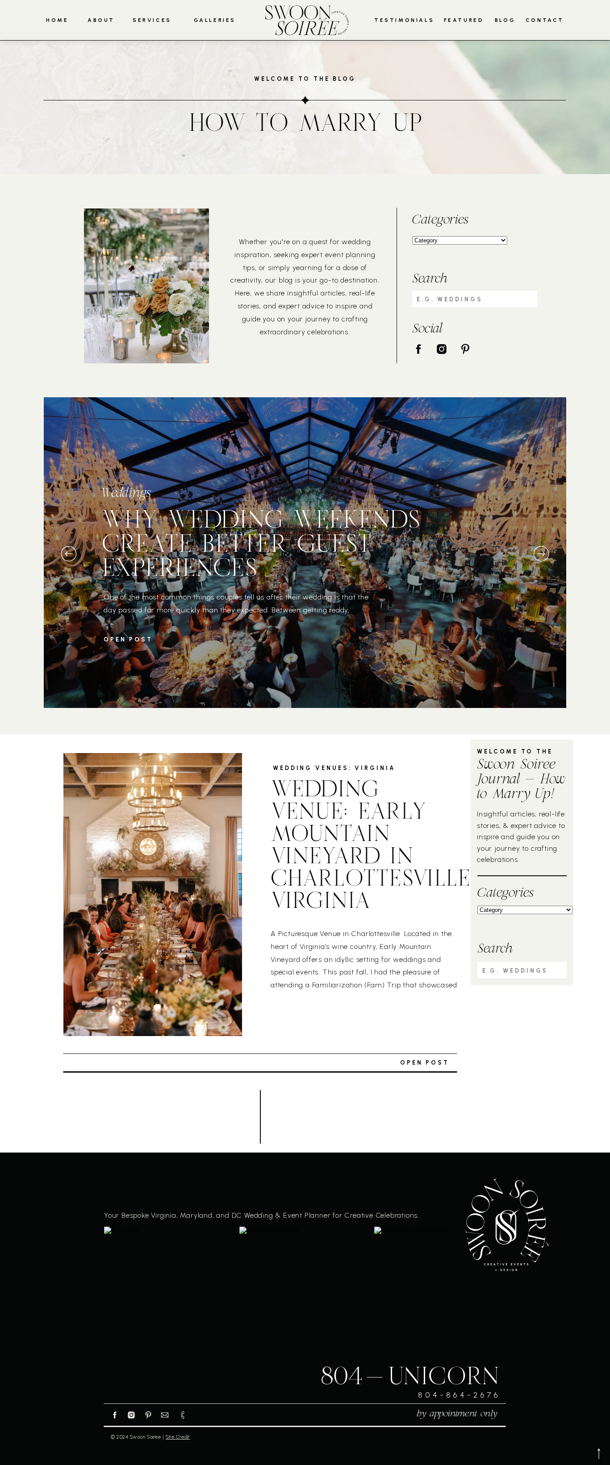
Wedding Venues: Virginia (334, 768)
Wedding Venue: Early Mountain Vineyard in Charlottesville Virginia (370, 847)
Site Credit (178, 1437)
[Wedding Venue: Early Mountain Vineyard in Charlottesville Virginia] (152, 894)
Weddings (126, 493)
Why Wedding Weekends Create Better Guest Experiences (261, 546)
